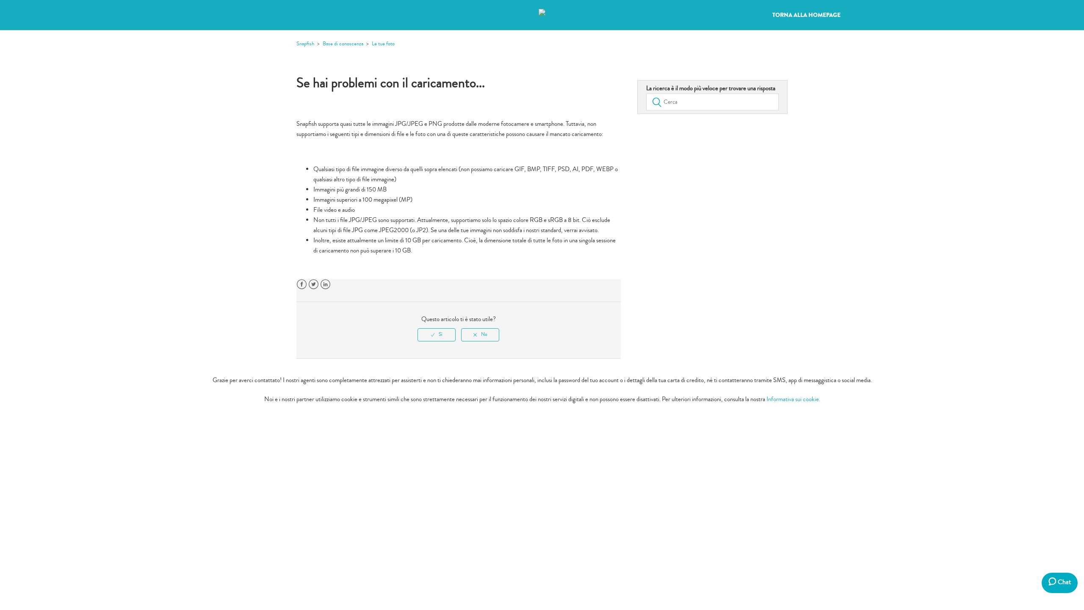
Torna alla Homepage (806, 15)
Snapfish (305, 43)
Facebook (301, 284)
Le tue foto (383, 43)
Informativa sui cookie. (793, 399)
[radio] (437, 334)
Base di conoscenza (343, 43)
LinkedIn (325, 284)
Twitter (313, 284)
